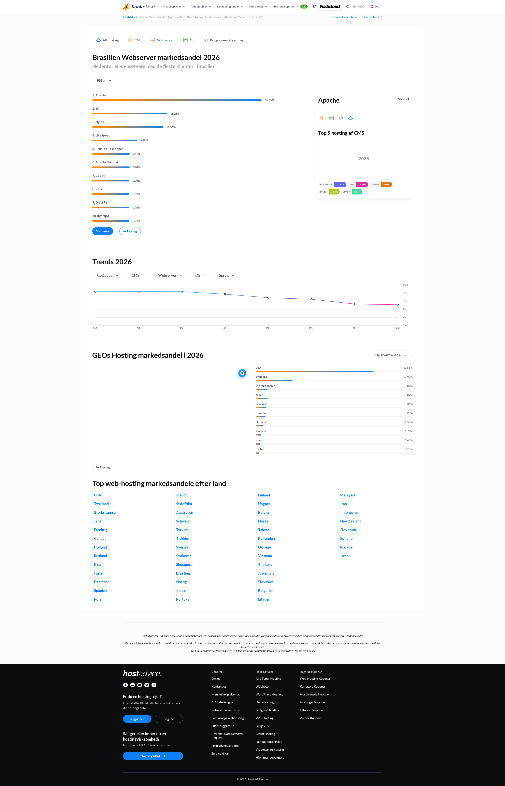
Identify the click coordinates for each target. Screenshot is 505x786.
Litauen (264, 599)
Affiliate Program (223, 702)
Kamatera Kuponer (312, 686)
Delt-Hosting (265, 702)
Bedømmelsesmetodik (343, 17)
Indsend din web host (225, 710)
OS (192, 40)
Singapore (184, 564)
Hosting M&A (150, 756)
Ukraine (264, 547)
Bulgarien (266, 590)
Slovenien (348, 530)
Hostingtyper (172, 6)
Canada (261, 413)
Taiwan (264, 530)
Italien (260, 449)
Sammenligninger (228, 6)
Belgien (264, 512)
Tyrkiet (182, 530)
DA (377, 6)
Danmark (101, 582)
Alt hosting (111, 40)
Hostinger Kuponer (313, 702)
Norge (263, 521)
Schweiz (182, 521)
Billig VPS (262, 726)
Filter (101, 80)
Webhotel (262, 686)
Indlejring (130, 231)
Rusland (261, 431)
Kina (259, 440)
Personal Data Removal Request (227, 735)
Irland (181, 495)
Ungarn (264, 504)
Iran (343, 504)
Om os (215, 678)
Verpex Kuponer (311, 718)
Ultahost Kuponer (312, 710)
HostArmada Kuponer (315, 694)
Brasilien (183, 573)
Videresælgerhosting (270, 749)
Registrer (137, 719)
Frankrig (261, 404)
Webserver (165, 40)
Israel (345, 556)
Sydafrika (184, 504)
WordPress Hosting (269, 694)
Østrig (181, 582)
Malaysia (347, 495)
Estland (346, 538)
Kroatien (347, 547)
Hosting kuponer (289, 6)
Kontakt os (218, 686)
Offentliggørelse (222, 726)
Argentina (266, 573)
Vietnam (265, 556)
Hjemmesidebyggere (270, 757)
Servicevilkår (220, 753)
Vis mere (102, 231)
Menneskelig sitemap (225, 694)
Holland (261, 422)
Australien (184, 512)
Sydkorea (184, 556)
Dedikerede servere (269, 741)
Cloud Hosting (265, 734)
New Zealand (351, 521)
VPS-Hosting (265, 718)
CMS (138, 40)
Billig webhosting (267, 710)
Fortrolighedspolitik (225, 745)
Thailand (265, 564)
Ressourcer (256, 6)
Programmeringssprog (227, 40)
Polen (98, 599)
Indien (181, 590)
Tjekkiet (183, 538)
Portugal (183, 599)
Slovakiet (266, 582)
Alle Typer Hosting (268, 678)
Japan (259, 394)
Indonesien (349, 512)
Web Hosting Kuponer (315, 678)
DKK (358, 6)
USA (258, 367)
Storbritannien (265, 385)
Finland (264, 495)
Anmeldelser (199, 6)
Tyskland (261, 376)
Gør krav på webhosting (227, 718)
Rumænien (266, 538)
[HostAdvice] (139, 6)
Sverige (182, 547)
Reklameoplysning (371, 17)
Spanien (100, 590)
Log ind (169, 719)
